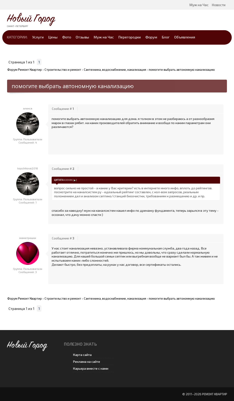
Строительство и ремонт (63, 69)
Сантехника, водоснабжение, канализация (115, 69)
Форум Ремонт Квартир (24, 69)
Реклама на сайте (86, 361)
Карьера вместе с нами (90, 368)
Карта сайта (82, 355)
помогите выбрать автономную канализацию (182, 69)
